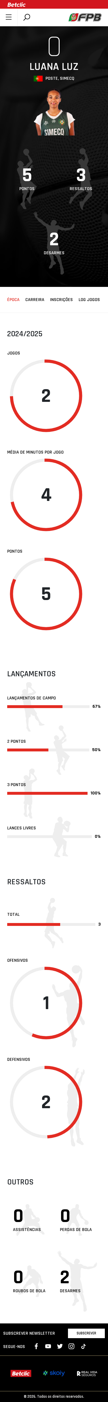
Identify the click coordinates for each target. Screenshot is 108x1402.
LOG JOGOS (89, 299)
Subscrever (86, 1333)
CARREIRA (34, 299)
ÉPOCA (13, 299)
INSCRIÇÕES (61, 299)
